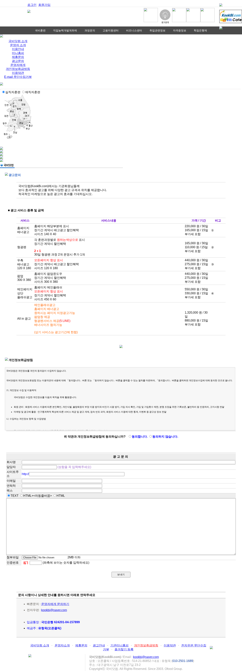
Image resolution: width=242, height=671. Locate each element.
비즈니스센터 (134, 30)
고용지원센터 (111, 30)
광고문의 (18, 61)
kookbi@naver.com (54, 610)
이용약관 (18, 72)
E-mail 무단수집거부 (18, 76)
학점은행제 (200, 30)
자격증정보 (179, 30)
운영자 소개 (18, 45)
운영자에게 (18, 65)
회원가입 (44, 4)
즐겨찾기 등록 (124, 649)
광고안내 (99, 645)
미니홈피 (18, 53)
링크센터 (121, 38)
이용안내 (18, 49)
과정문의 (90, 30)
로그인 (31, 4)
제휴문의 (18, 57)
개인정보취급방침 (18, 69)
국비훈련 (40, 30)
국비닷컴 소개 (18, 41)
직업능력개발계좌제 (65, 30)
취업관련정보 (157, 30)
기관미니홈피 (119, 645)
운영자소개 (62, 645)
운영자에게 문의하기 (55, 604)
